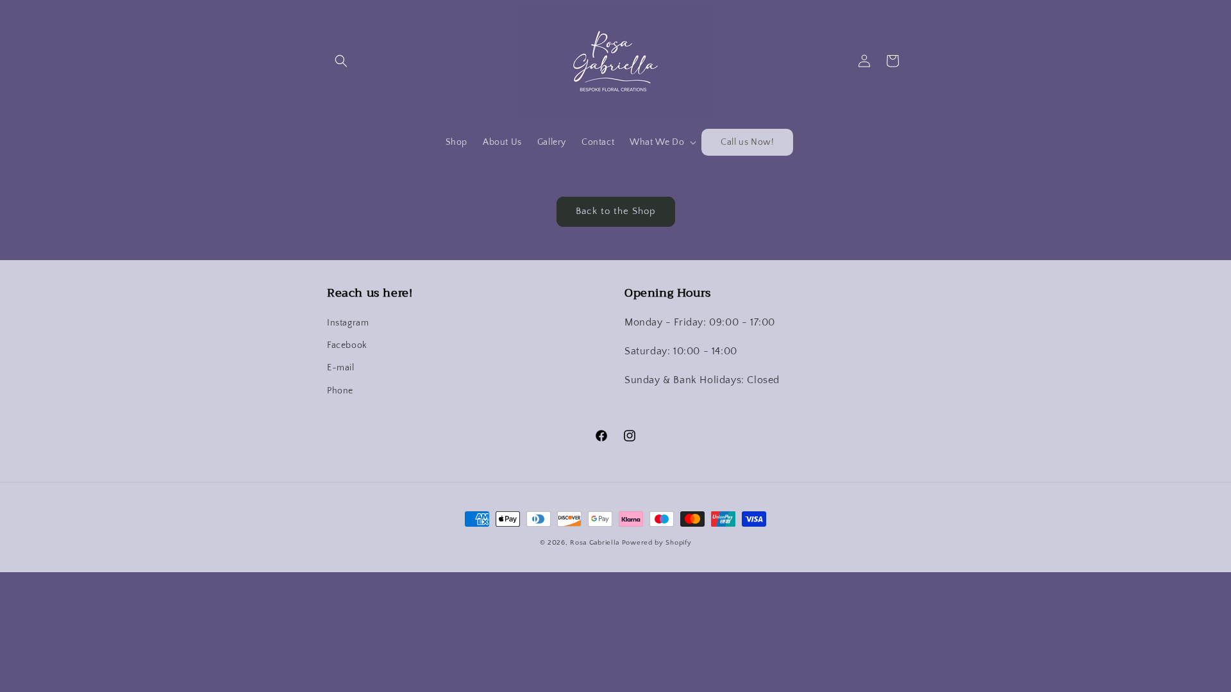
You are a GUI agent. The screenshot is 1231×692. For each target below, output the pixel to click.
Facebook (347, 345)
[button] (341, 61)
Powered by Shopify (657, 543)
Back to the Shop (616, 211)
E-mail (341, 368)
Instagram (348, 323)
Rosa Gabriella (594, 543)
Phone (340, 391)
